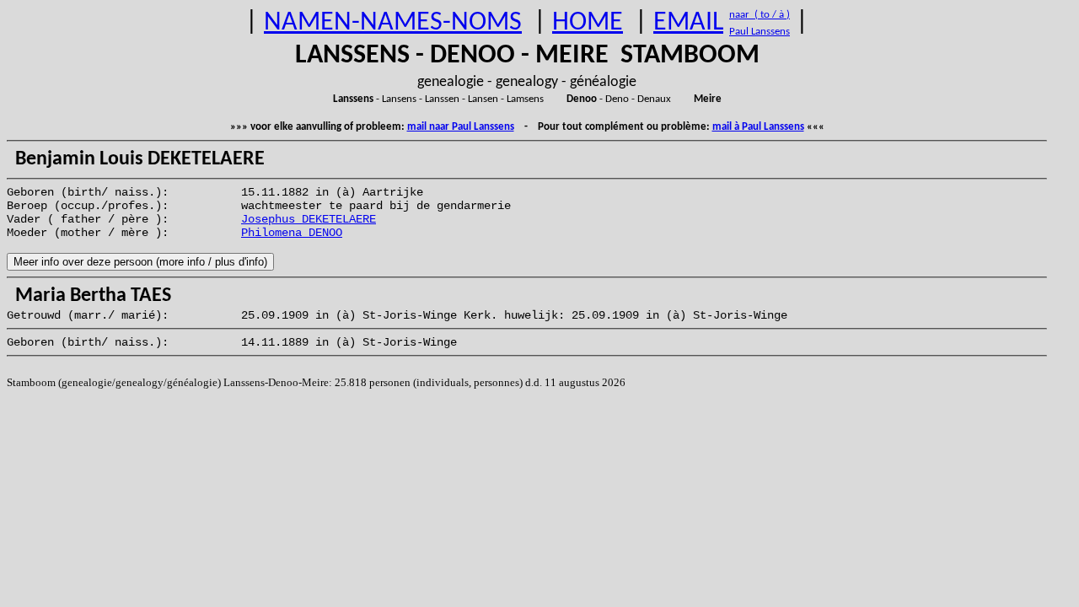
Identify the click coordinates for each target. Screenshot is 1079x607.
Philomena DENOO (291, 232)
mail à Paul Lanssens (758, 126)
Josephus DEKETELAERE (308, 219)
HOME (587, 22)
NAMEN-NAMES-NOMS (393, 22)
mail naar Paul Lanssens (460, 126)
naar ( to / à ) (759, 14)
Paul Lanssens (759, 31)
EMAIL (688, 22)
